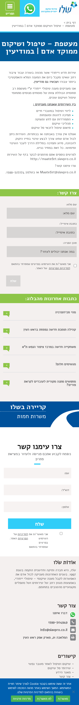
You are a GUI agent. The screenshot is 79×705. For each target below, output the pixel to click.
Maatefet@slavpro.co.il (58, 172)
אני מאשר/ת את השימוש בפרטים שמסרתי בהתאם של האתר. (29, 540)
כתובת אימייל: (68, 224)
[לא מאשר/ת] (74, 692)
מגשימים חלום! (66, 364)
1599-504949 (57, 622)
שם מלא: (71, 204)
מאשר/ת (63, 698)
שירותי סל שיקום (59, 668)
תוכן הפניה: (70, 243)
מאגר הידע (63, 672)
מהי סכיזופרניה (65, 312)
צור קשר (65, 676)
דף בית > (70, 22)
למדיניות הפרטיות (59, 268)
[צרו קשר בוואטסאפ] (29, 8)
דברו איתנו (60, 613)
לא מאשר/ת (44, 698)
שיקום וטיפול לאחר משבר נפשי (49, 664)
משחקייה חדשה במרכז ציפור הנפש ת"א (49, 346)
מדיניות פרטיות (22, 698)
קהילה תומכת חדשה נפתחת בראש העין (49, 329)
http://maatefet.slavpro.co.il (53, 159)
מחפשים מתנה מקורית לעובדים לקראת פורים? (50, 383)
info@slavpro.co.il (53, 630)
